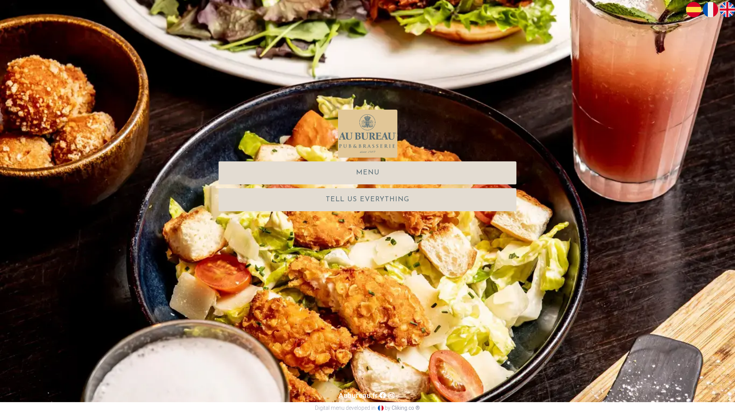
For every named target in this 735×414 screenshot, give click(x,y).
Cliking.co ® (406, 408)
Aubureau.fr (358, 395)
